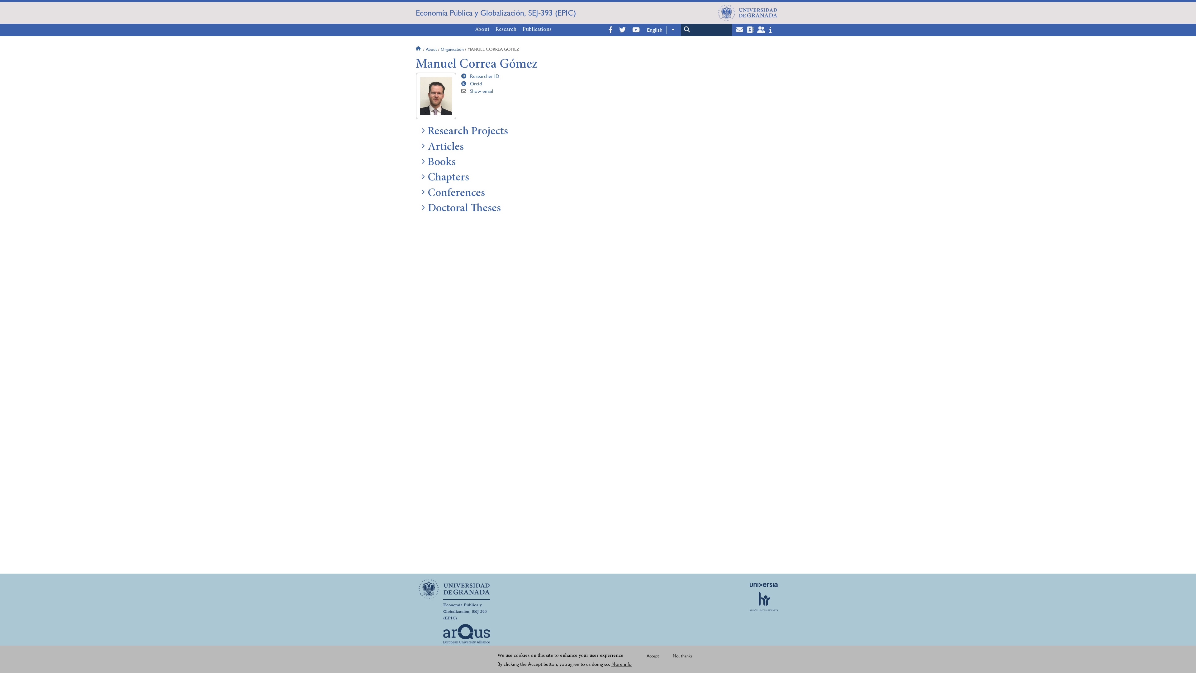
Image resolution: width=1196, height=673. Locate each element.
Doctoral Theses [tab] (464, 208)
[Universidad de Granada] (748, 12)
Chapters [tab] (448, 178)
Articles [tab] (446, 147)
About (482, 29)
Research (506, 29)
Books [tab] (442, 162)
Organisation (452, 49)
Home (419, 49)
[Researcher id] (465, 76)
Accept (653, 655)
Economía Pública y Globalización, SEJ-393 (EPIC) (496, 13)
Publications (537, 29)
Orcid (476, 84)
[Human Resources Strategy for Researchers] (764, 601)
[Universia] (764, 585)
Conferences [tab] (456, 193)
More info (621, 664)
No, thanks (682, 655)
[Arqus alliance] (466, 634)
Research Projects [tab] (468, 131)
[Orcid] (465, 83)
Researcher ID (484, 76)
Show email (481, 91)
